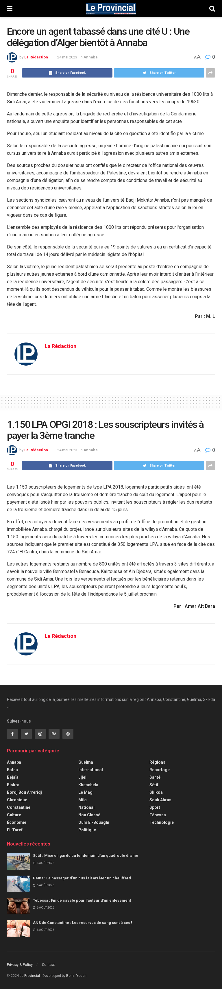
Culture (14, 815)
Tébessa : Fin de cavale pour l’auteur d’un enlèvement (83, 900)
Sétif (153, 784)
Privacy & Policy (20, 964)
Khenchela (88, 784)
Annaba (91, 57)
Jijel (82, 777)
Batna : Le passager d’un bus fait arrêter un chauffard (82, 878)
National (86, 807)
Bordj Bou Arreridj (24, 792)
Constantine (18, 807)
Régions (157, 762)
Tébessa (157, 815)
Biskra (13, 784)
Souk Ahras (160, 800)
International (90, 769)
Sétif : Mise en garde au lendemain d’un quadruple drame (86, 855)
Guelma (85, 762)
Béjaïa (12, 777)
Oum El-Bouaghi (93, 822)
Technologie (161, 822)
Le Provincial (30, 976)
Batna (12, 769)
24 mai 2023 (67, 57)
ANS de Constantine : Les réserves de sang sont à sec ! (83, 922)
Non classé (89, 815)
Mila (82, 800)
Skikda (156, 792)
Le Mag (85, 792)
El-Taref (15, 830)
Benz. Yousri (76, 976)
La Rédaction (36, 57)
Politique (87, 830)
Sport (154, 807)
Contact (48, 964)
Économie (16, 822)
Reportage (159, 769)
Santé (154, 777)
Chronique (17, 800)
